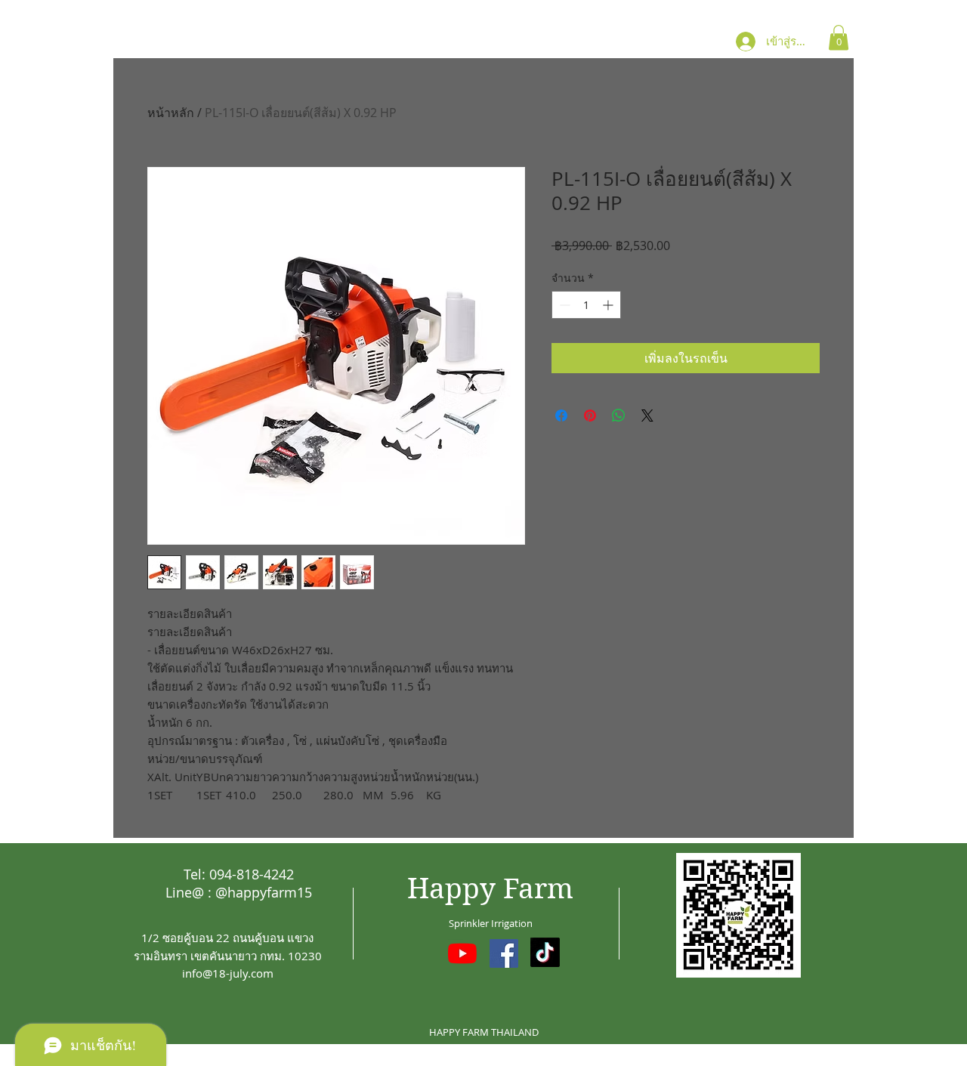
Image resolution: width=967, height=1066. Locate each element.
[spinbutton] (586, 305)
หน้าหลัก (170, 112)
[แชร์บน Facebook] (561, 415)
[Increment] (609, 305)
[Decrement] (563, 305)
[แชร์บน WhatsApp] (619, 415)
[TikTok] (545, 952)
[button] (838, 37)
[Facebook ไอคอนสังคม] (504, 953)
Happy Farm (490, 889)
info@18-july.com (227, 973)
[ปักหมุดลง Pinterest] (590, 415)
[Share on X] (647, 415)
